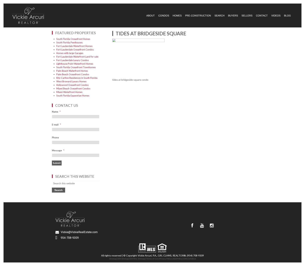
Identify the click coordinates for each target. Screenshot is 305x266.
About (150, 15)
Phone (55, 137)
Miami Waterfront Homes (69, 92)
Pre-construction (198, 15)
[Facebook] (192, 225)
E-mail (56, 124)
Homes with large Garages (69, 53)
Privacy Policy (165, 259)
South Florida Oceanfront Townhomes (76, 67)
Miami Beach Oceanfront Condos (73, 88)
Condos (163, 15)
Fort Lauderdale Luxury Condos (72, 60)
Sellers (246, 15)
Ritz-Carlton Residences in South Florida (76, 77)
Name (56, 111)
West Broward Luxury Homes (71, 81)
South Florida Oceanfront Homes (73, 39)
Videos (275, 15)
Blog (287, 15)
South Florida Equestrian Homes (72, 95)
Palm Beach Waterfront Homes (72, 70)
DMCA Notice (190, 259)
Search (219, 15)
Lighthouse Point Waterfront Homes (74, 63)
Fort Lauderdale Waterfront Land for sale (77, 56)
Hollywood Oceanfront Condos (72, 85)
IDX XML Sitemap (137, 259)
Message (58, 150)
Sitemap (112, 259)
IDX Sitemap (123, 259)
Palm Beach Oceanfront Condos (72, 74)
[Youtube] (202, 225)
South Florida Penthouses (69, 42)
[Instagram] (211, 225)
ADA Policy (178, 259)
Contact (262, 15)
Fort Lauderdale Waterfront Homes (74, 46)
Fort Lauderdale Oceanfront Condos (75, 49)
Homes (177, 15)
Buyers (233, 15)
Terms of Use (152, 259)
